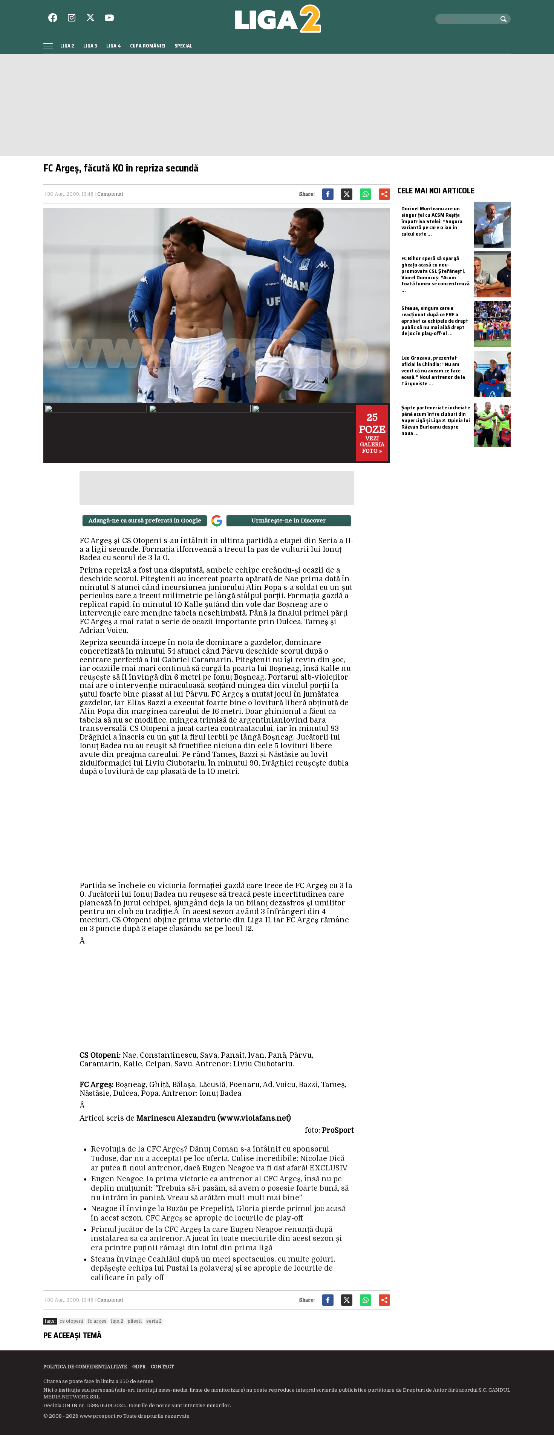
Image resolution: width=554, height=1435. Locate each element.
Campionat (110, 194)
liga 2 (117, 1321)
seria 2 (154, 1321)
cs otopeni (71, 1321)
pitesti (135, 1321)
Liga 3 (90, 46)
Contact (162, 1366)
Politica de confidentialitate (85, 1366)
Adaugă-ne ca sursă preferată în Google (145, 520)
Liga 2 (67, 46)
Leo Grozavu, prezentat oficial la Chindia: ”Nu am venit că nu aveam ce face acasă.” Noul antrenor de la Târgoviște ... (433, 370)
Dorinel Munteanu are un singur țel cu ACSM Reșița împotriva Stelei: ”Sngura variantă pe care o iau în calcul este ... (431, 221)
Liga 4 (113, 46)
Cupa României (147, 46)
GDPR (138, 1366)
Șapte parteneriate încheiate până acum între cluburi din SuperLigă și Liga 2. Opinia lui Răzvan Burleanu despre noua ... (435, 420)
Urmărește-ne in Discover (288, 520)
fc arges (97, 1321)
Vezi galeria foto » (372, 433)
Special (183, 46)
